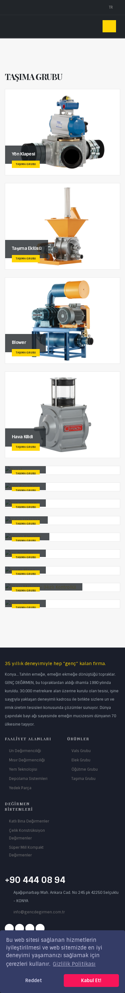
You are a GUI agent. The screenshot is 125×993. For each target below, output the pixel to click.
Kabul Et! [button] (91, 980)
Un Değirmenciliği (25, 750)
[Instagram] (19, 928)
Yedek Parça (20, 787)
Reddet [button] (33, 980)
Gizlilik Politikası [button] (74, 964)
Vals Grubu (81, 750)
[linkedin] (40, 928)
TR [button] (111, 7)
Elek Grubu (80, 760)
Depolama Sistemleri (28, 778)
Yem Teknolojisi (23, 769)
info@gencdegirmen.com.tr (39, 912)
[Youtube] (29, 928)
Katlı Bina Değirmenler (29, 821)
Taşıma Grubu (83, 778)
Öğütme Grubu (84, 769)
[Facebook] (9, 928)
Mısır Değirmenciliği (27, 760)
